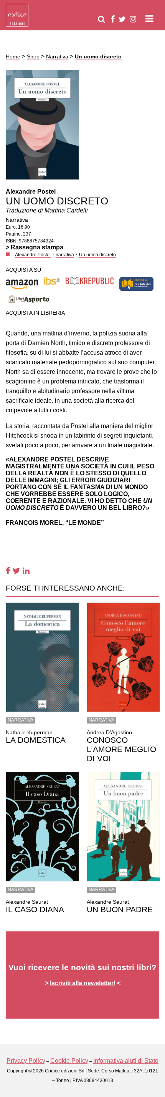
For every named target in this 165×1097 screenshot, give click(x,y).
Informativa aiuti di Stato (125, 1060)
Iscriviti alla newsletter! (83, 983)
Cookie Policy (69, 1060)
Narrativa (57, 56)
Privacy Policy (26, 1060)
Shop (33, 56)
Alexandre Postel (31, 191)
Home (13, 56)
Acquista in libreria (35, 313)
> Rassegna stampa (34, 247)
